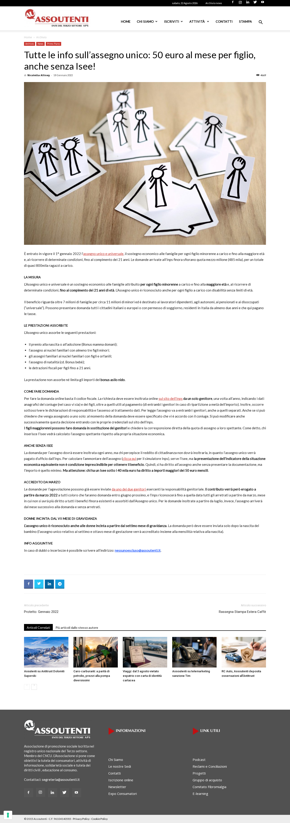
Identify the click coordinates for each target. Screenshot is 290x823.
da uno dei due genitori (129, 489)
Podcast (199, 759)
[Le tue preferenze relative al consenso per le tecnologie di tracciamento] (8, 815)
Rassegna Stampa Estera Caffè (242, 612)
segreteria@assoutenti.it (61, 779)
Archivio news (213, 3)
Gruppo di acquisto (207, 780)
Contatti (224, 21)
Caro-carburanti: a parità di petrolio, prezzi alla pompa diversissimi (91, 676)
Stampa (245, 21)
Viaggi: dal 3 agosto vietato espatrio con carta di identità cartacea (142, 676)
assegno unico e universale (103, 254)
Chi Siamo (145, 21)
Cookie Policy (99, 819)
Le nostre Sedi (119, 766)
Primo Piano (53, 43)
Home (125, 21)
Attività (197, 21)
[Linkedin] (247, 3)
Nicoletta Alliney (38, 75)
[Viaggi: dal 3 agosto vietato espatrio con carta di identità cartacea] (145, 652)
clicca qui (129, 458)
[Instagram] (240, 3)
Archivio (29, 43)
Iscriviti (171, 21)
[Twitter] (255, 3)
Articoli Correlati (38, 627)
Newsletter (117, 786)
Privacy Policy (81, 819)
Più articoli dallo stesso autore (77, 627)
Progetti (199, 773)
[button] (260, 22)
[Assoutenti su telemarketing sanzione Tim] (194, 652)
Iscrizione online (120, 780)
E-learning (200, 793)
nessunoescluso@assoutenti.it (138, 550)
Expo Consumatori (122, 793)
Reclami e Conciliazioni (210, 766)
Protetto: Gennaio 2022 (41, 612)
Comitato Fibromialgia (209, 786)
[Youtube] (262, 3)
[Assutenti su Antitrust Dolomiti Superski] (46, 652)
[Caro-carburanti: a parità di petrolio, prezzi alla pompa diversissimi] (95, 652)
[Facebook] (232, 3)
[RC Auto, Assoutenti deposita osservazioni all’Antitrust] (244, 652)
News (40, 43)
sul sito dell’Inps (171, 398)
